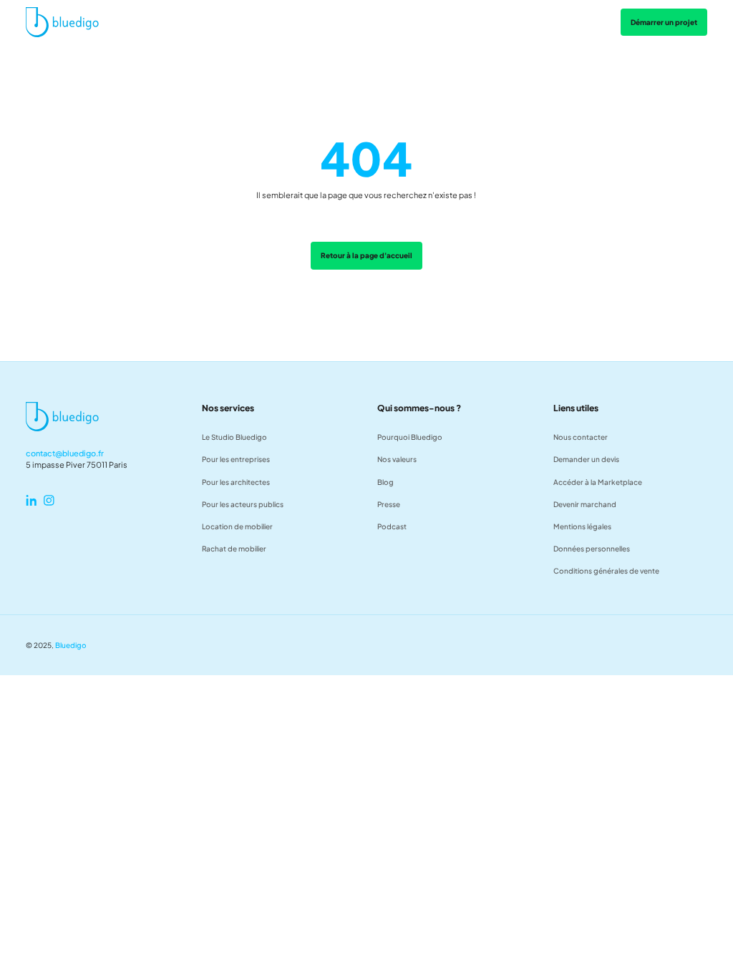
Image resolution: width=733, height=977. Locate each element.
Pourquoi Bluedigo (409, 436)
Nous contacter (580, 436)
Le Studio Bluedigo (234, 436)
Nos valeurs (397, 458)
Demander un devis (586, 458)
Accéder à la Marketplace (597, 481)
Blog (385, 481)
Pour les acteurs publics (242, 504)
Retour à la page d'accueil (366, 255)
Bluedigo (71, 644)
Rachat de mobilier (234, 548)
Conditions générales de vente (606, 570)
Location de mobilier (237, 526)
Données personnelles (591, 548)
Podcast (392, 526)
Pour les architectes (236, 481)
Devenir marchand (584, 504)
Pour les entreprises (236, 458)
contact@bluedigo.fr (65, 453)
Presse (388, 504)
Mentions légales (582, 526)
